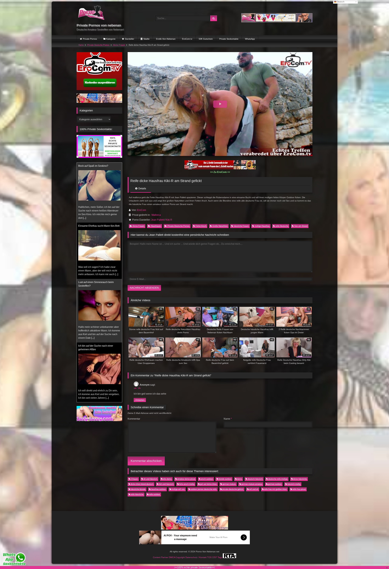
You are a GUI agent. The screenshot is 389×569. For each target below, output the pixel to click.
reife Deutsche (281, 226)
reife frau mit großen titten (275, 489)
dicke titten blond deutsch (142, 484)
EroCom (141, 210)
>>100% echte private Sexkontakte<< (194, 567)
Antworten (139, 400)
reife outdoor (154, 494)
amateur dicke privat (186, 479)
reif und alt (253, 489)
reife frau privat (299, 489)
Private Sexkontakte (228, 39)
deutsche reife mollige (277, 479)
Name (228, 418)
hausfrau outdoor (158, 489)
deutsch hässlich (255, 479)
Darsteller (129, 39)
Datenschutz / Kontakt (196, 557)
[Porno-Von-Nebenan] (91, 13)
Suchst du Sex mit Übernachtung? (96, 353)
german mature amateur (251, 484)
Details (142, 188)
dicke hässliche (300, 479)
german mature (229, 484)
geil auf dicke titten (208, 484)
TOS (209, 557)
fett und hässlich (166, 484)
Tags (220, 557)
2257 (215, 557)
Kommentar (134, 418)
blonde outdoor (225, 479)
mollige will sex (178, 489)
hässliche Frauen (241, 226)
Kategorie (110, 39)
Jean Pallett (157, 219)
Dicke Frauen (119, 45)
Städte (146, 39)
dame (239, 479)
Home (81, 45)
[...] (92, 221)
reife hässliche (137, 494)
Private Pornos (90, 39)
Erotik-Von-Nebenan (166, 39)
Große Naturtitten (220, 226)
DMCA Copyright (177, 557)
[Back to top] (379, 560)
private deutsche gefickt (232, 489)
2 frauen (134, 479)
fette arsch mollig (186, 484)
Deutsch (340, 2)
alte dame (167, 479)
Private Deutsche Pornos (98, 45)
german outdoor (275, 484)
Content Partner (161, 557)
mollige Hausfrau (262, 226)
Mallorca (156, 215)
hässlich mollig (293, 484)
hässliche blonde (138, 489)
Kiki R (169, 219)
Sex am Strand (301, 226)
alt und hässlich (150, 479)
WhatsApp (250, 39)
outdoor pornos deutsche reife (203, 489)
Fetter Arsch (201, 226)
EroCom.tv (187, 39)
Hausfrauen (156, 226)
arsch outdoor (207, 479)
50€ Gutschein (206, 39)
